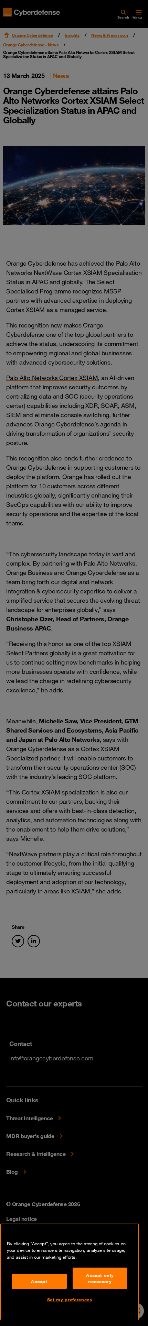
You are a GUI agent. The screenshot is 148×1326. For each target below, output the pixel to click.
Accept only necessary (100, 1278)
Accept (39, 1281)
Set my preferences (69, 1299)
